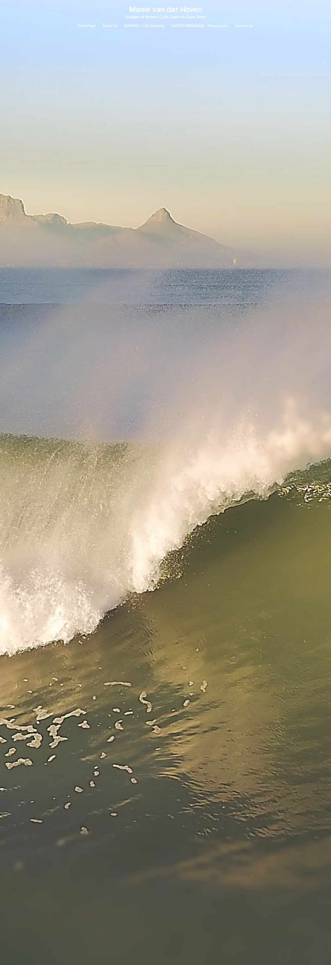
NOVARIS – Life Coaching (144, 26)
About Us (109, 26)
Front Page (86, 26)
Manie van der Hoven (165, 9)
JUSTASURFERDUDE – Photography (199, 26)
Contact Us (244, 26)
